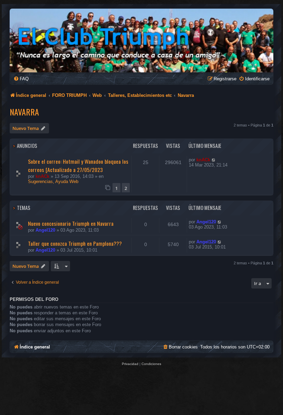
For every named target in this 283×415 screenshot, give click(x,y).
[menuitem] (21, 79)
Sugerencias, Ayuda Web (53, 181)
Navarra (24, 111)
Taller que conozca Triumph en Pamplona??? (75, 243)
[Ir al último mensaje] (214, 159)
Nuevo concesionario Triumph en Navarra (71, 223)
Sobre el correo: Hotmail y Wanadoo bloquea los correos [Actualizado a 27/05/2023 (78, 165)
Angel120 (45, 230)
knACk (42, 176)
